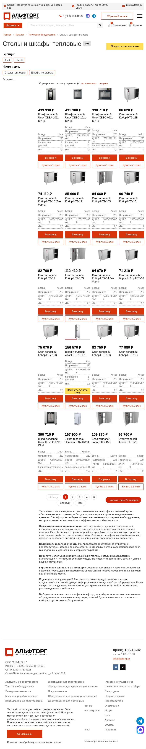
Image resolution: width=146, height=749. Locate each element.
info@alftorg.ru (134, 4)
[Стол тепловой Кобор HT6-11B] (131, 331)
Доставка (110, 719)
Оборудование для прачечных (66, 700)
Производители (114, 700)
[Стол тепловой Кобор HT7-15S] (77, 254)
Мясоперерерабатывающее (21, 696)
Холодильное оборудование (21, 681)
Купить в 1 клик (50, 165)
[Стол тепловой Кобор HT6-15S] (104, 418)
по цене (103, 83)
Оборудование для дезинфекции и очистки (73, 686)
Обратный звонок (117, 16)
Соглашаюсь (24, 733)
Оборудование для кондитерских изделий (72, 696)
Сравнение (119, 25)
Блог (107, 715)
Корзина (136, 24)
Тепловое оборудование (19, 686)
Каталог (11, 25)
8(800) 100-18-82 (127, 650)
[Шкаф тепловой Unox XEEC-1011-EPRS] (77, 94)
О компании (112, 705)
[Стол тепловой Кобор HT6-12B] (104, 331)
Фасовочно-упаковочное (119, 681)
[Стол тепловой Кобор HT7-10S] (104, 178)
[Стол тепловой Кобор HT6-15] (131, 178)
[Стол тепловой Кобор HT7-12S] (131, 418)
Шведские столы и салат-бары (122, 686)
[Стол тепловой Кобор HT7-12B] (131, 94)
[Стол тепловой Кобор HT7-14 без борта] (104, 254)
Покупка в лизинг (115, 696)
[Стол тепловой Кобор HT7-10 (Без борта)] (50, 178)
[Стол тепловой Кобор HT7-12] (77, 178)
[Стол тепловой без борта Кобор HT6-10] (131, 254)
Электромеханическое (18, 691)
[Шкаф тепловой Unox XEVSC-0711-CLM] (50, 418)
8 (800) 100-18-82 (73, 16)
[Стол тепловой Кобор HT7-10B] (50, 331)
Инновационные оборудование (66, 681)
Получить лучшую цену (77, 391)
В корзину (50, 157)
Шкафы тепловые (42, 72)
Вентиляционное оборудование (24, 700)
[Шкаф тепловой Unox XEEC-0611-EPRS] (104, 94)
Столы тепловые (15, 72)
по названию (89, 83)
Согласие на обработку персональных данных (34, 742)
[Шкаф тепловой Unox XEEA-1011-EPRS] (50, 94)
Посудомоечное (57, 691)
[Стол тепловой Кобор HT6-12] (50, 254)
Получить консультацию (125, 46)
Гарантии (110, 729)
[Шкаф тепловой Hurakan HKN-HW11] (77, 418)
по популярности (66, 83)
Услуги (109, 710)
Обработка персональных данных (98, 741)
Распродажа (112, 691)
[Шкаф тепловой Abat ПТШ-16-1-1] (77, 331)
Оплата (109, 724)
